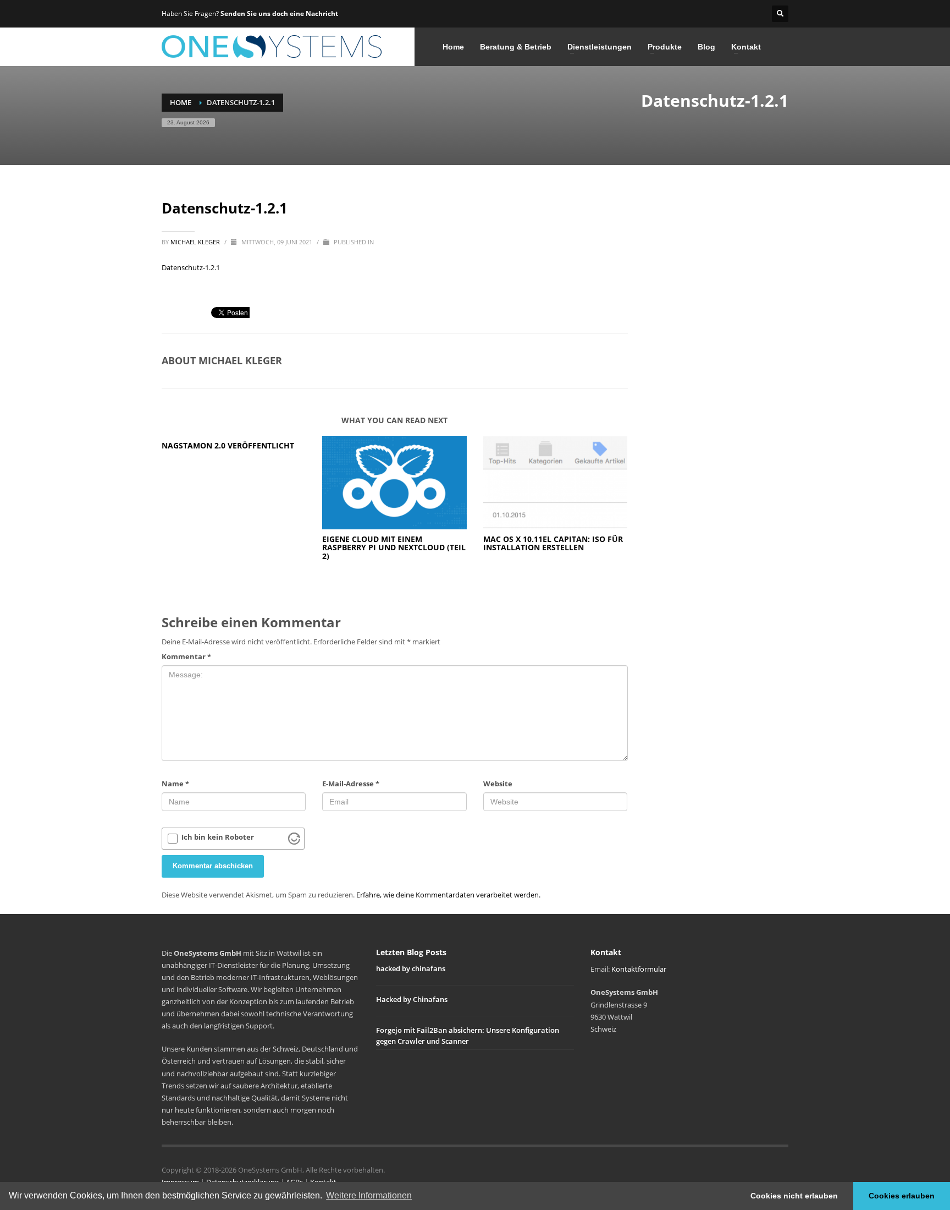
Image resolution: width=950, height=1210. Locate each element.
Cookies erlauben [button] (902, 1195)
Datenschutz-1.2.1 (191, 267)
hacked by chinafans (410, 968)
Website (497, 784)
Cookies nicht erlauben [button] (794, 1195)
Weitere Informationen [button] (369, 1195)
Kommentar (186, 656)
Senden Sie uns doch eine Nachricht (279, 13)
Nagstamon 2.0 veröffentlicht (228, 445)
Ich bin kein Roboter (217, 837)
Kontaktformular (638, 969)
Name (175, 784)
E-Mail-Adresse (350, 784)
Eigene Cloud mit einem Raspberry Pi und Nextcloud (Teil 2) (394, 547)
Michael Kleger (196, 242)
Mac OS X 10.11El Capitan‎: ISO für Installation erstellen (553, 543)
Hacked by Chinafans (412, 999)
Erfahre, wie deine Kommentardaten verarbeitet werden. (448, 895)
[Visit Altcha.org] (294, 839)
